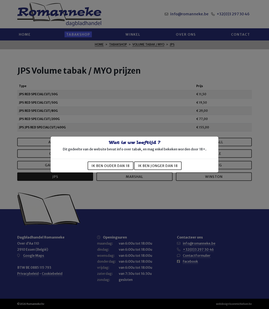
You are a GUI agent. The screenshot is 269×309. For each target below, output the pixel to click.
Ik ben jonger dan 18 (158, 166)
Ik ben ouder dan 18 (110, 166)
